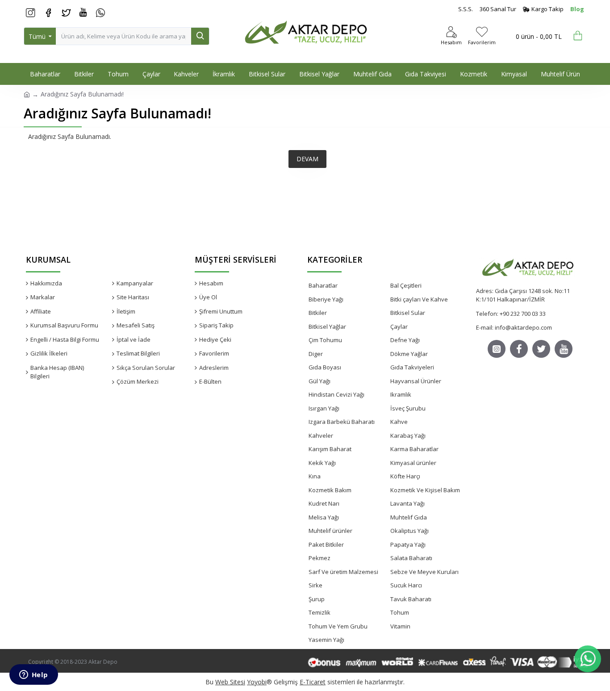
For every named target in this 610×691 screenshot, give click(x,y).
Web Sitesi (230, 682)
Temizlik (319, 612)
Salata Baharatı (411, 558)
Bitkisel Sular (407, 313)
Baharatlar (323, 285)
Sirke (315, 585)
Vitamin (400, 626)
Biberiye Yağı (326, 299)
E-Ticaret (313, 682)
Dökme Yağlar (409, 354)
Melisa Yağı (324, 517)
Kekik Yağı (322, 463)
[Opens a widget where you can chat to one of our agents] (33, 675)
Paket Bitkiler (326, 544)
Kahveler (321, 435)
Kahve (399, 422)
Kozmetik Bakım (330, 490)
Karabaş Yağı (408, 435)
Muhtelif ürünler (330, 531)
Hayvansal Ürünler (415, 381)
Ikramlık (400, 394)
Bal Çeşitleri (406, 285)
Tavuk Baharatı (410, 599)
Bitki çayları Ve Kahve (419, 299)
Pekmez (319, 558)
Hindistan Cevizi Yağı (336, 394)
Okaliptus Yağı (409, 531)
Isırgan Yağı (324, 408)
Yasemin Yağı (326, 640)
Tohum (399, 612)
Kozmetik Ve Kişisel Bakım (425, 490)
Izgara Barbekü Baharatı (342, 422)
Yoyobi (257, 682)
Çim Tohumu (325, 340)
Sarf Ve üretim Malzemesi (343, 572)
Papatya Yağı (408, 544)
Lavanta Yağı (407, 503)
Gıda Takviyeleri (412, 367)
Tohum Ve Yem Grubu (338, 626)
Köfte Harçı (405, 476)
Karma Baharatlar (414, 449)
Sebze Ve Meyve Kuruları (424, 572)
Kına (315, 476)
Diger (316, 354)
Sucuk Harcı (406, 585)
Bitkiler (318, 313)
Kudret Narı (324, 503)
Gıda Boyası (325, 367)
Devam (307, 159)
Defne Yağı (405, 340)
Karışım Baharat (330, 449)
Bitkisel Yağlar (327, 326)
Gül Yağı (319, 381)
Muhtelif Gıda (408, 517)
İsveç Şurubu (408, 408)
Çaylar (399, 326)
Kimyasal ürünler (413, 463)
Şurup (317, 599)
